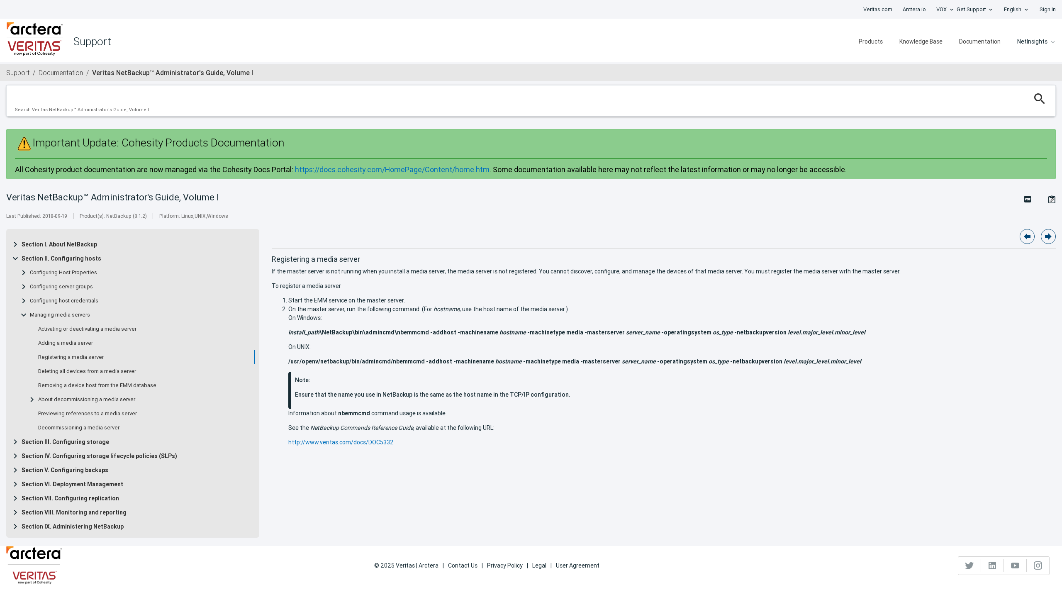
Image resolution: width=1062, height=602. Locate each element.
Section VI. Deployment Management (72, 484)
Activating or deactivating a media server (87, 329)
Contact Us (462, 565)
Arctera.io (914, 9)
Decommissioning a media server (78, 427)
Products (871, 41)
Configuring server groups (61, 286)
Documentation (980, 41)
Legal (539, 565)
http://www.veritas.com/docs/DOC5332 (341, 442)
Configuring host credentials (64, 300)
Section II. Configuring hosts (61, 258)
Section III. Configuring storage (65, 442)
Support (17, 72)
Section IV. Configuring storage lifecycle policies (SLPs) (99, 456)
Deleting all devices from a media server (87, 371)
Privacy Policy (505, 565)
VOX (941, 9)
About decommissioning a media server (86, 399)
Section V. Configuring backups (65, 470)
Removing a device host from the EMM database (97, 385)
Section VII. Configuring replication (70, 498)
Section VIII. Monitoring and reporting (74, 512)
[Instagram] (1038, 565)
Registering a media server (71, 357)
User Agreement (577, 565)
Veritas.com (877, 9)
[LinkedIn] (992, 565)
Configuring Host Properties (63, 272)
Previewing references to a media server (87, 413)
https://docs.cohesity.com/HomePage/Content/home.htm (392, 169)
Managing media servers (60, 315)
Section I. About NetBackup (59, 244)
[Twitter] (969, 565)
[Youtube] (1015, 565)
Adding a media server (65, 343)
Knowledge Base (921, 41)
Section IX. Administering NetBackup (73, 526)
